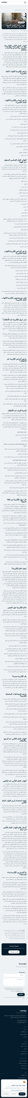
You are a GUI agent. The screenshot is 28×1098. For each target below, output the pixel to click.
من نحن (24, 1029)
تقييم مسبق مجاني (14, 952)
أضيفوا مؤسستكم (23, 1061)
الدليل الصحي (23, 10)
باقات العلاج (24, 1044)
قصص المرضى (23, 1054)
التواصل (24, 1037)
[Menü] (25, 2)
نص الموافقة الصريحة (22, 1078)
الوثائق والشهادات (23, 1034)
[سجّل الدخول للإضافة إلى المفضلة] (24, 14)
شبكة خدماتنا (23, 1066)
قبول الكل (22, 1094)
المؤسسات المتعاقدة (22, 1063)
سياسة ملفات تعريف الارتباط (16, 1090)
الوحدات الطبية (23, 1046)
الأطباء (25, 1049)
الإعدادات (6, 1094)
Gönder (21, 994)
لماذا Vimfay (23, 1032)
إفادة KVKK (23, 1075)
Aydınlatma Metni (19, 991)
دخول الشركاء (23, 1068)
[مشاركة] (24, 18)
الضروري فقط (13, 1094)
